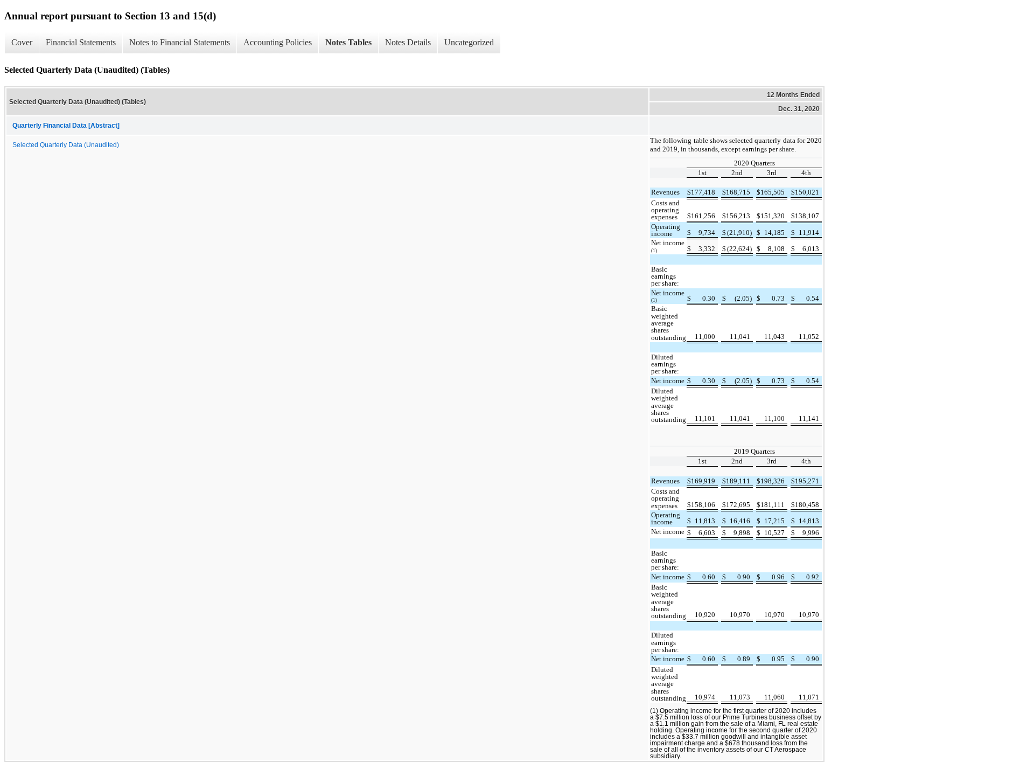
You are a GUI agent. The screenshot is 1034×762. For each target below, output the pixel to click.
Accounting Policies (277, 42)
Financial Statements (81, 42)
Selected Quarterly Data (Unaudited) (65, 145)
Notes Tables (348, 42)
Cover (21, 42)
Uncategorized (469, 42)
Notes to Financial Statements (179, 42)
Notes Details (408, 42)
